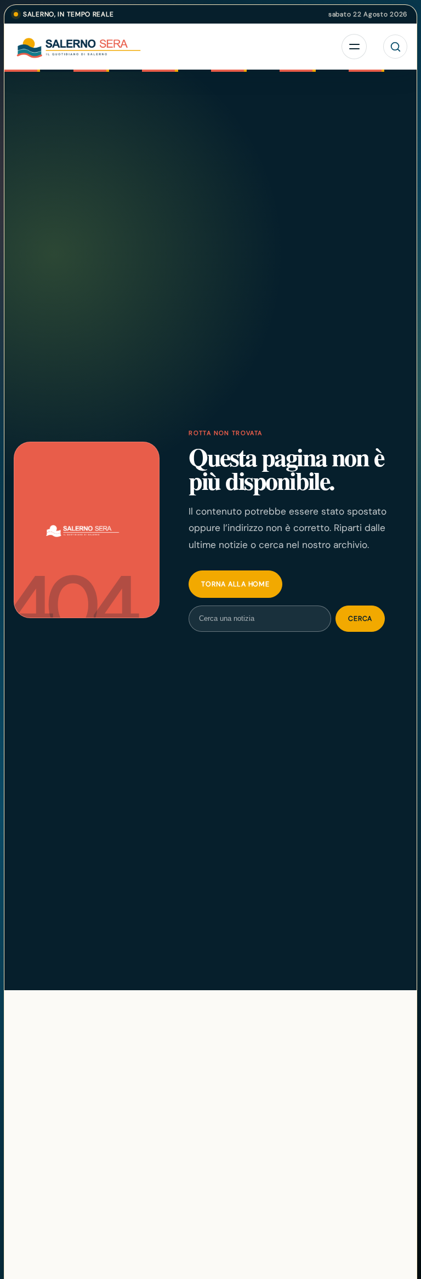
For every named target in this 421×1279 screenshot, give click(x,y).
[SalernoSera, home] (129, 46)
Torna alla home (235, 584)
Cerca (360, 618)
